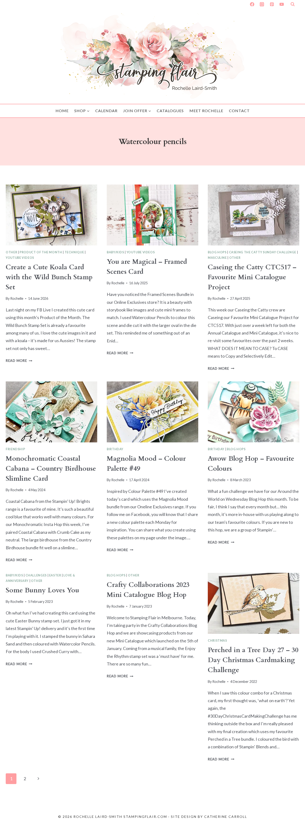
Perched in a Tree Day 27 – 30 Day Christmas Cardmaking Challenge (253, 660)
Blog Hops (217, 252)
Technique (74, 252)
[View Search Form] (292, 4)
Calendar (106, 110)
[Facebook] (252, 4)
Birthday (115, 449)
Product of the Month (41, 252)
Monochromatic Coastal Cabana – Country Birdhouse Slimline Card (51, 468)
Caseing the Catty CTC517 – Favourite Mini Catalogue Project (252, 277)
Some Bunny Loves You (42, 590)
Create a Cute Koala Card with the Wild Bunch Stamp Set (49, 277)
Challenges (36, 575)
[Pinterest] (272, 4)
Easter (55, 575)
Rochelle (16, 298)
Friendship (15, 449)
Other (11, 252)
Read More (19, 361)
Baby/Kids (115, 252)
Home (62, 110)
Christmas (217, 640)
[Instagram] (262, 4)
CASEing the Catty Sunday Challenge (262, 252)
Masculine (217, 258)
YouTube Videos (20, 258)
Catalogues (170, 110)
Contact (239, 110)
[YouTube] (281, 4)
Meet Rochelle (206, 110)
